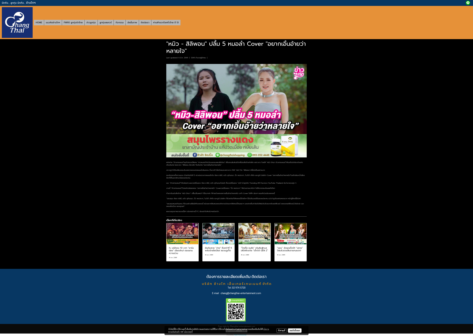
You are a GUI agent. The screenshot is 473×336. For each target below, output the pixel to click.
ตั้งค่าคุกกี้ (281, 330)
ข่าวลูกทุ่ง (91, 22)
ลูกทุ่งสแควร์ (106, 22)
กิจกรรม (120, 22)
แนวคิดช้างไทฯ (53, 22)
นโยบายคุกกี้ (188, 332)
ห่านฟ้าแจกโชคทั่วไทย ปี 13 (166, 22)
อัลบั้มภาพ (132, 22)
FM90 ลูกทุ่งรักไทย (73, 22)
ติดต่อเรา (145, 22)
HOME (39, 22)
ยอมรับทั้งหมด (295, 330)
